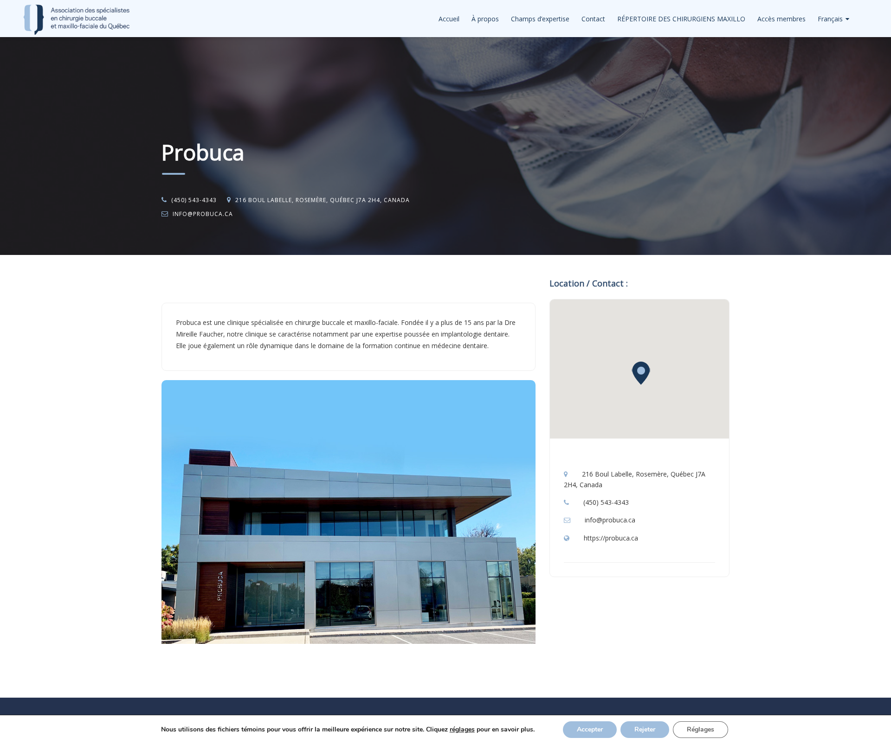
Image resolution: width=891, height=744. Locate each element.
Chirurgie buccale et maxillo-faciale (253, 278)
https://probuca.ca (611, 538)
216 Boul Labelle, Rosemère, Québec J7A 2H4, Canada (322, 200)
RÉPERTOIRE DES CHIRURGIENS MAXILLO (681, 18)
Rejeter (644, 729)
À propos (485, 18)
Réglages (700, 729)
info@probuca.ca (203, 214)
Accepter (590, 729)
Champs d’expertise (540, 18)
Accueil (449, 18)
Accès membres (781, 18)
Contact (593, 18)
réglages (462, 729)
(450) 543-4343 (194, 200)
